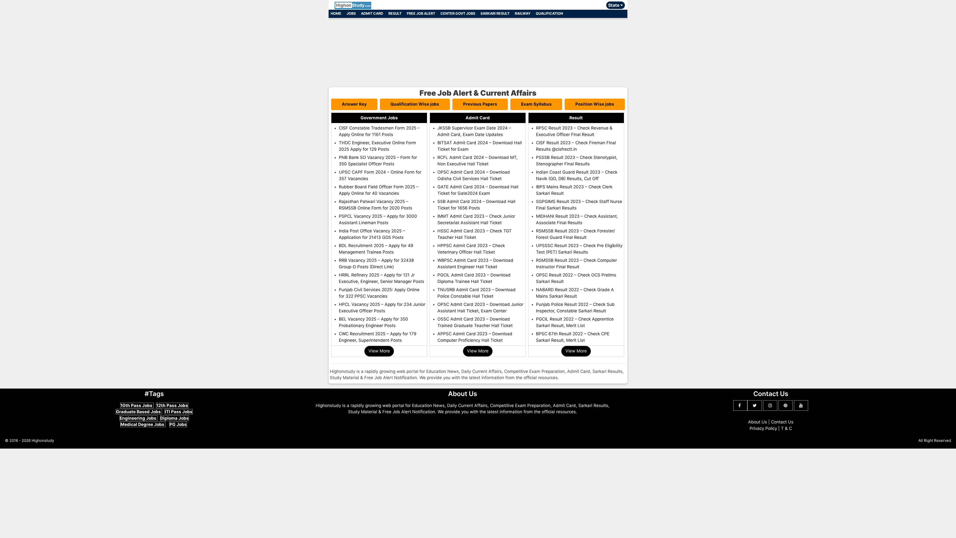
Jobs (351, 13)
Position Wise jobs (594, 104)
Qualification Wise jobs (414, 104)
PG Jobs (178, 424)
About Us (757, 421)
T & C (786, 428)
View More (379, 350)
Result (395, 13)
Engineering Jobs (138, 418)
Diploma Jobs (174, 418)
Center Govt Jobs (457, 13)
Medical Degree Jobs (142, 424)
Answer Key (354, 104)
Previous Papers (480, 104)
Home (336, 13)
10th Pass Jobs (136, 405)
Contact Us (782, 421)
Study (353, 5)
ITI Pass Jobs (178, 411)
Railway (523, 13)
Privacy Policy (763, 428)
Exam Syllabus (536, 104)
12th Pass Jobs (172, 405)
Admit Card (372, 13)
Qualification (549, 13)
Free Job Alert (421, 13)
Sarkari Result (495, 13)
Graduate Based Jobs (139, 411)
